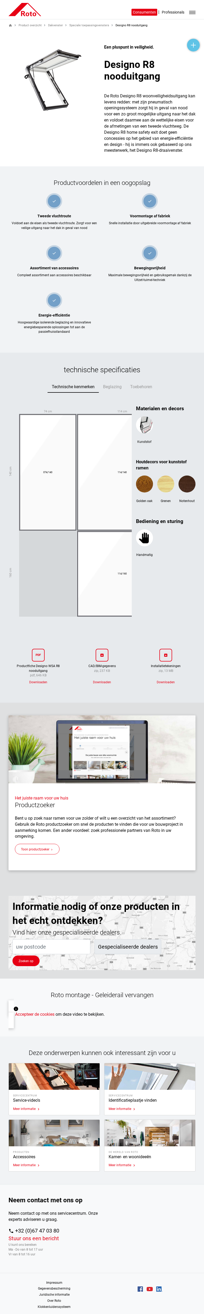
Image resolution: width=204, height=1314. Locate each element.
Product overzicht (30, 25)
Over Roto (54, 1301)
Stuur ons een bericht (33, 1238)
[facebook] (140, 1289)
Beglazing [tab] (112, 386)
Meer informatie (27, 1109)
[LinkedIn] (159, 1289)
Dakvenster (55, 25)
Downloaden (38, 682)
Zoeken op (26, 961)
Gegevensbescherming (54, 1288)
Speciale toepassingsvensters (89, 25)
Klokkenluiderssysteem (54, 1307)
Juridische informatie (54, 1294)
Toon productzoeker (37, 849)
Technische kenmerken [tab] (73, 386)
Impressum (54, 1283)
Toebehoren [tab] (141, 386)
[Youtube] (150, 1289)
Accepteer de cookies (34, 1014)
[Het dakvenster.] (30, 9)
